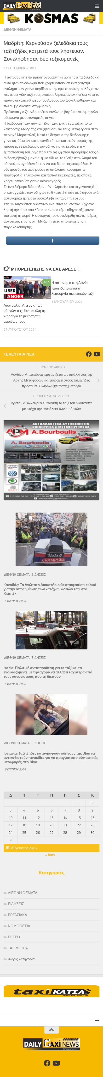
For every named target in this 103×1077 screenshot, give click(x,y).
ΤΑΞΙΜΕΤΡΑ (18, 948)
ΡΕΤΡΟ (14, 937)
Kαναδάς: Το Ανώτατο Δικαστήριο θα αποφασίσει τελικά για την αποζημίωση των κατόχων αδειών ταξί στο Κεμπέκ (50, 589)
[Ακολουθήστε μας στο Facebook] (89, 354)
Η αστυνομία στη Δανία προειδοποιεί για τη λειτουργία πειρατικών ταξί (72, 288)
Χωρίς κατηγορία (21, 959)
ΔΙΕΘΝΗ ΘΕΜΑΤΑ (17, 30)
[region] (51, 18)
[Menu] (97, 6)
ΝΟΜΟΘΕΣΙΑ (19, 926)
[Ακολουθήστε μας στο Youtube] (96, 354)
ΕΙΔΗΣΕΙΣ (38, 574)
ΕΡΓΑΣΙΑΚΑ (17, 915)
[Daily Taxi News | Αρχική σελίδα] (28, 6)
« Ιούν (50, 855)
